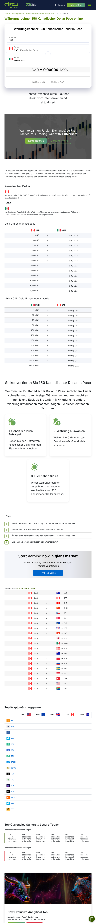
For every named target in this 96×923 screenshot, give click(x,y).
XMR (13, 797)
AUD (65, 593)
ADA (12, 750)
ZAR (65, 689)
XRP (12, 738)
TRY (65, 678)
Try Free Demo (48, 573)
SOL (12, 785)
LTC (12, 732)
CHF (65, 603)
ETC (12, 780)
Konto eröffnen (76, 5)
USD (65, 683)
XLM (12, 791)
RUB (65, 663)
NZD (65, 653)
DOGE (13, 768)
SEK (65, 668)
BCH (12, 744)
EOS (12, 774)
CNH (66, 608)
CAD (65, 598)
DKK (65, 618)
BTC (12, 720)
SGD (65, 673)
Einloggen (60, 5)
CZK (65, 613)
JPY (65, 638)
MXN (66, 643)
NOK (66, 648)
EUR (65, 623)
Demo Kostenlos (59, 140)
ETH (12, 726)
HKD (65, 633)
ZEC (12, 809)
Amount (12, 37)
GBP (65, 628)
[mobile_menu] (90, 5)
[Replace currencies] (48, 53)
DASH (13, 762)
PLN (65, 658)
